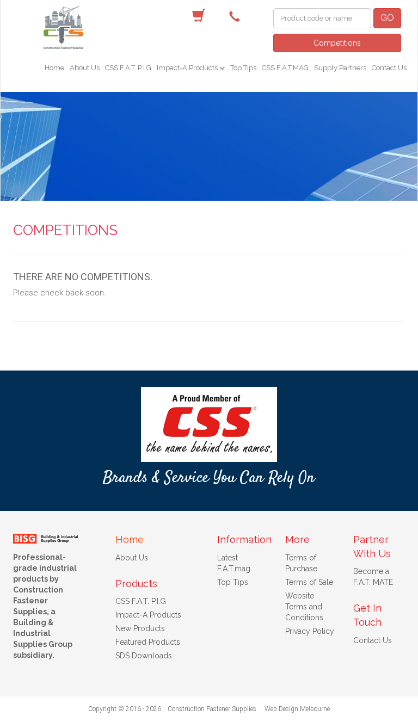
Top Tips (243, 68)
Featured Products (147, 642)
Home (54, 68)
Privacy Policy (309, 631)
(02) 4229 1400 (237, 16)
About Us (85, 68)
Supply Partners (340, 68)
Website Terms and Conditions (304, 606)
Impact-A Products (188, 68)
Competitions (337, 43)
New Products (140, 628)
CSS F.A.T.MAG (285, 68)
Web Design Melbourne (297, 709)
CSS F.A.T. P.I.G (128, 68)
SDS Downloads (143, 655)
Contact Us (389, 68)
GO (387, 18)
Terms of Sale (309, 582)
